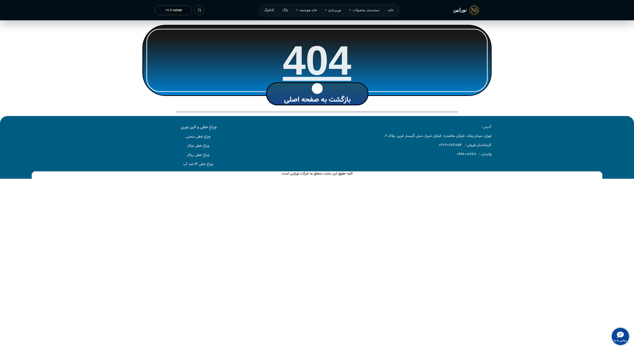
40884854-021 (450, 145)
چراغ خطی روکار (198, 155)
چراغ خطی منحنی (198, 137)
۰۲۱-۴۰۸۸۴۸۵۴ (173, 10)
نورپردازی (333, 10)
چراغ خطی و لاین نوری (199, 127)
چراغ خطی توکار (198, 146)
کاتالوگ (269, 10)
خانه (391, 10)
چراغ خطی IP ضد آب (198, 164)
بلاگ (285, 10)
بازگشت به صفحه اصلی (317, 99)
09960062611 (466, 154)
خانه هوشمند (306, 10)
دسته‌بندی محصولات (365, 10)
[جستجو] (199, 10)
